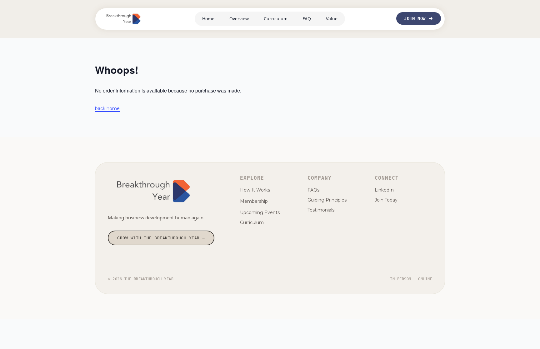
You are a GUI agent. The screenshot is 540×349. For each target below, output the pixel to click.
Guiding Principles (327, 200)
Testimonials (321, 210)
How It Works (255, 190)
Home (208, 19)
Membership (254, 201)
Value (332, 19)
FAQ (306, 19)
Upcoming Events (260, 212)
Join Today (386, 200)
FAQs (313, 190)
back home (107, 108)
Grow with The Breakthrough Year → (161, 238)
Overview (239, 19)
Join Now (414, 18)
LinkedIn (384, 190)
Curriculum (276, 19)
